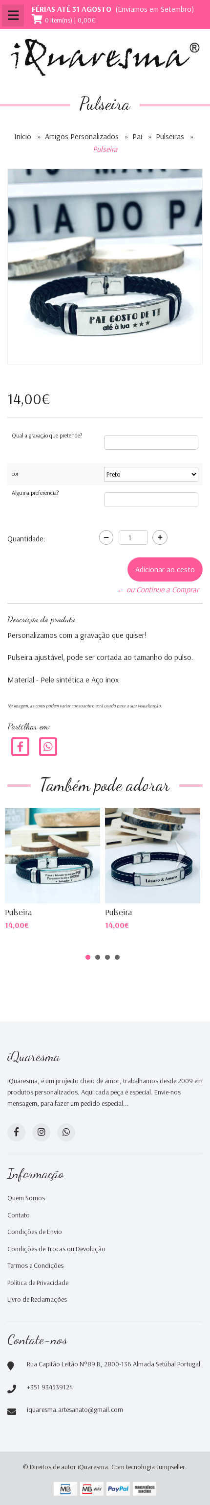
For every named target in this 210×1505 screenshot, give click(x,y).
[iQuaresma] (105, 57)
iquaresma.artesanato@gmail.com (75, 1409)
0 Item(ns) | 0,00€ (70, 20)
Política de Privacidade (37, 1282)
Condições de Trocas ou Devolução (56, 1248)
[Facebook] (20, 746)
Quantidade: (26, 538)
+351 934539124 (50, 1387)
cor (15, 473)
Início (22, 136)
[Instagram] (41, 1132)
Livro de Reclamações (37, 1299)
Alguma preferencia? (35, 492)
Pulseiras (170, 136)
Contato (18, 1215)
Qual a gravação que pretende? (47, 435)
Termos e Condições (35, 1265)
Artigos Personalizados (82, 136)
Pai (137, 136)
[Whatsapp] (66, 1132)
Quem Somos (26, 1197)
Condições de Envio (34, 1231)
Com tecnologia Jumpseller (148, 1466)
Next (182, 854)
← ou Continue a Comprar (158, 589)
